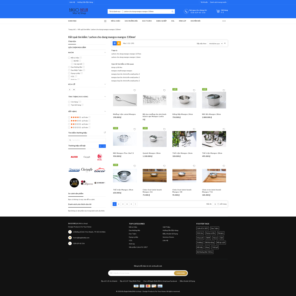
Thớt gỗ (215, 247)
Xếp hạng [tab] (72, 111)
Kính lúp (75, 79)
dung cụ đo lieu (116, 67)
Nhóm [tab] (71, 52)
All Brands (105, 133)
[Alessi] (74, 157)
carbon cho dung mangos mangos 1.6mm (125, 57)
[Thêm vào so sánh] (129, 111)
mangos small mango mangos (121, 71)
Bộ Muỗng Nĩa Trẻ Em (205, 252)
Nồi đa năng (209, 242)
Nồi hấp (200, 247)
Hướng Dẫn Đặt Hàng (85, 2)
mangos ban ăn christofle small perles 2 (125, 77)
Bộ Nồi (77, 61)
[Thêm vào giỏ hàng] (120, 111)
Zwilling (200, 242)
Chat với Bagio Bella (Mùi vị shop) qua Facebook (160, 281)
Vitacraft (200, 238)
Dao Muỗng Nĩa (77, 67)
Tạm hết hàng (77, 105)
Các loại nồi (79, 64)
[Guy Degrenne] (87, 183)
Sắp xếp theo (201, 43)
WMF (208, 238)
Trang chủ (72, 29)
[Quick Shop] (125, 111)
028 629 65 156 (198, 12)
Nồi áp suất (221, 242)
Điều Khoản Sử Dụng (170, 234)
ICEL (74, 76)
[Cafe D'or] (74, 183)
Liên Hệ (72, 2)
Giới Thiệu (166, 227)
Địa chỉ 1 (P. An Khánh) (109, 281)
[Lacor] (100, 170)
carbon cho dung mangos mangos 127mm (126, 54)
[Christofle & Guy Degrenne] (87, 170)
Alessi (215, 238)
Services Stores (168, 237)
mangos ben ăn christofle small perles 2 (125, 74)
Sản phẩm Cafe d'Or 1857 (138, 247)
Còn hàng (76, 102)
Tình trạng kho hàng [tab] (78, 97)
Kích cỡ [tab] (71, 84)
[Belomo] (74, 170)
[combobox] (147, 11)
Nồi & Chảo (76, 58)
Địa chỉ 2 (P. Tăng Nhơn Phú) (130, 281)
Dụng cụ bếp (76, 73)
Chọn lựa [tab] (72, 41)
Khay (207, 247)
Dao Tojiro (132, 234)
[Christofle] (87, 157)
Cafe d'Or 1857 (202, 228)
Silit (221, 238)
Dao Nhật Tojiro (78, 70)
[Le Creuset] (100, 183)
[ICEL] (100, 157)
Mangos (221, 233)
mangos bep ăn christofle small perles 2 (125, 81)
